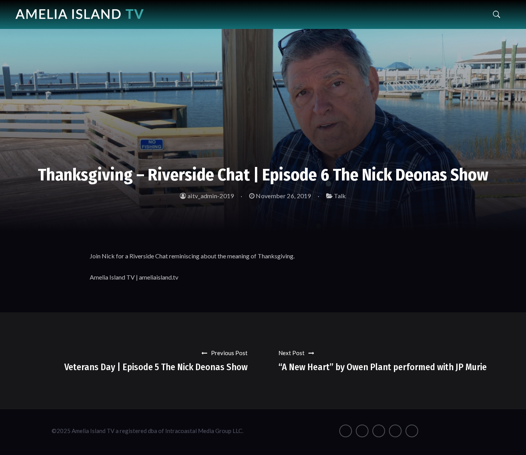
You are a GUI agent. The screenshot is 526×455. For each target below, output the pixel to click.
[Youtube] (378, 431)
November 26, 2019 (283, 195)
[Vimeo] (395, 431)
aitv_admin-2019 (210, 195)
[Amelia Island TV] (79, 11)
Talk (340, 195)
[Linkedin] (411, 431)
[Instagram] (362, 431)
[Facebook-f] (345, 431)
